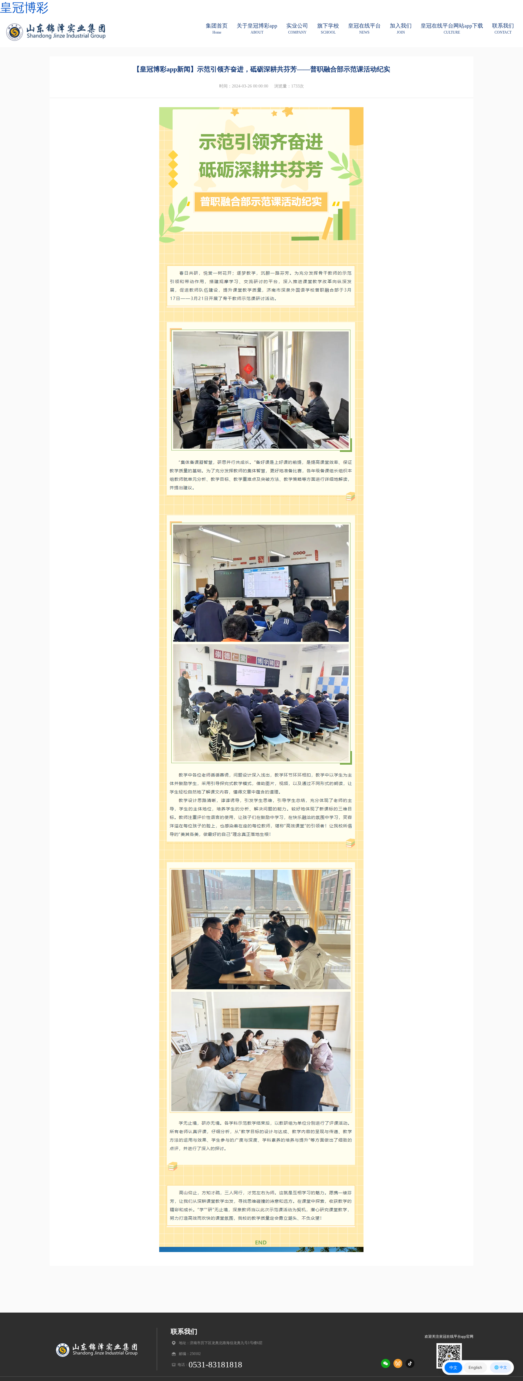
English (475, 1367)
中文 (453, 1367)
